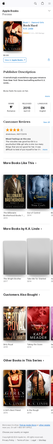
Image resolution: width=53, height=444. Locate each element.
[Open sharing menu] (48, 60)
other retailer (44, 425)
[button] (35, 3)
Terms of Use (23, 440)
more (47, 96)
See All (46, 122)
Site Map (42, 440)
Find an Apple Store (28, 425)
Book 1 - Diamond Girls (33, 22)
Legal (33, 440)
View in (14, 60)
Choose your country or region (15, 432)
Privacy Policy (8, 440)
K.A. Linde (28, 28)
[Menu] (49, 3)
